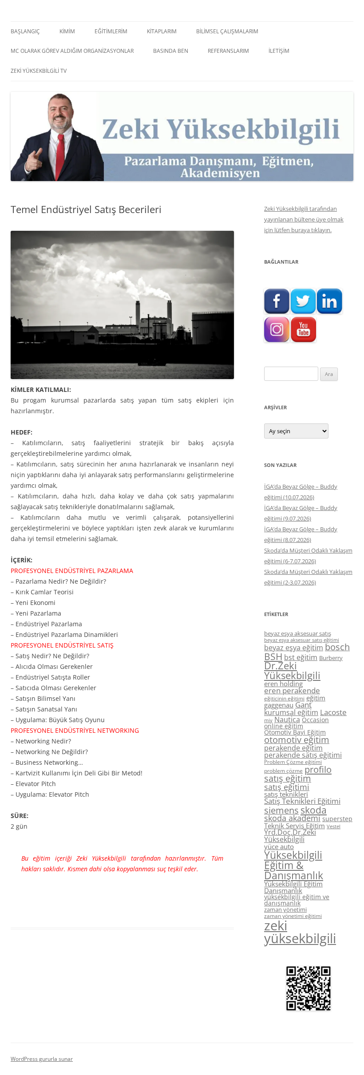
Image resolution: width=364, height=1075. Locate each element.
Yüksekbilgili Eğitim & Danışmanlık (293, 865)
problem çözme (283, 771)
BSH (273, 656)
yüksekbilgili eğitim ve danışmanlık (296, 900)
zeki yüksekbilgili (300, 932)
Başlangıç (25, 31)
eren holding (283, 683)
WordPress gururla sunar (42, 1059)
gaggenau (278, 704)
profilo (318, 769)
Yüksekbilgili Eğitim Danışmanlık (293, 887)
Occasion (315, 719)
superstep (337, 818)
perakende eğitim (293, 748)
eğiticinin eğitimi (284, 698)
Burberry (331, 658)
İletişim (279, 51)
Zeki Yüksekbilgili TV (39, 71)
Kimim (67, 31)
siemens (281, 810)
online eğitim (283, 726)
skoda (314, 809)
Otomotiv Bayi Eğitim (295, 732)
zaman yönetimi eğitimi (293, 916)
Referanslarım (228, 51)
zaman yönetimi (285, 909)
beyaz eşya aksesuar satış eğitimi (301, 639)
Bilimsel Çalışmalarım (227, 31)
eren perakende (292, 690)
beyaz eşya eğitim (293, 647)
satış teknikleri (286, 794)
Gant (303, 705)
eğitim (315, 698)
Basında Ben (170, 51)
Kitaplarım (162, 31)
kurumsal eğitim (291, 712)
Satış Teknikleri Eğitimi (302, 801)
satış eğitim (287, 778)
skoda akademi (292, 818)
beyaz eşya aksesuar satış (297, 633)
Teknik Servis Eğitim (294, 825)
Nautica (287, 719)
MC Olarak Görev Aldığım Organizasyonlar (72, 51)
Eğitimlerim (111, 31)
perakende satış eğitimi (303, 755)
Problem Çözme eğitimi (293, 762)
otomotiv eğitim (296, 740)
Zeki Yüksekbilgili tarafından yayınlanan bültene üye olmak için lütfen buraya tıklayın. (304, 219)
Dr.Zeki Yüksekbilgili (292, 670)
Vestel (333, 826)
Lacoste (333, 712)
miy (268, 720)
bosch (337, 647)
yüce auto (279, 846)
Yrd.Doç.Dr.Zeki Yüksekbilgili (290, 835)
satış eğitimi (286, 787)
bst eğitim (300, 657)
